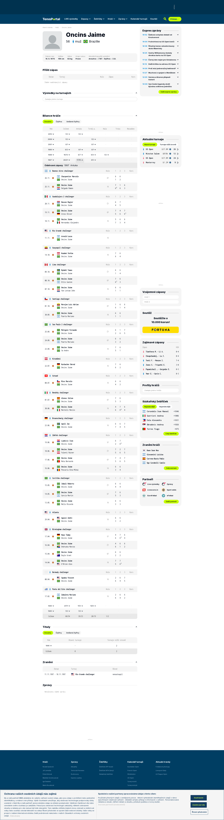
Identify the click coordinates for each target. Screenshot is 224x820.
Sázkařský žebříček (106, 774)
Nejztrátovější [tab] (164, 407)
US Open (130, 778)
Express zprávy (76, 778)
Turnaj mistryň (132, 785)
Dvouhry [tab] (47, 633)
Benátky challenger (60, 392)
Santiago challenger (61, 299)
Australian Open (133, 767)
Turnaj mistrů (131, 781)
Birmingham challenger (61, 529)
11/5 (79, 606)
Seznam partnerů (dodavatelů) (111, 805)
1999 (50, 150)
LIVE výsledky (71, 19)
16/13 (66, 155)
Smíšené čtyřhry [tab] (72, 122)
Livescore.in (152, 490)
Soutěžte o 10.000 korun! (161, 320)
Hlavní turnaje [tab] (149, 144)
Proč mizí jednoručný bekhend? (162, 68)
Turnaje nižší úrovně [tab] (168, 144)
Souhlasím (198, 798)
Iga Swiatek (47, 781)
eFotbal (170, 495)
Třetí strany (15, 816)
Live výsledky (153, 484)
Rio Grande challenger (61, 231)
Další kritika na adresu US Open (162, 64)
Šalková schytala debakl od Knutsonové (160, 36)
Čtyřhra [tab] (59, 122)
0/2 (66, 150)
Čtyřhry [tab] (59, 633)
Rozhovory (75, 774)
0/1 (66, 144)
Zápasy (84, 19)
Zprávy (121, 19)
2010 (50, 134)
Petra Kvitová (47, 774)
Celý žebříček (171, 434)
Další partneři (171, 501)
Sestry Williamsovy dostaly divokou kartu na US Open (160, 54)
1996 (50, 606)
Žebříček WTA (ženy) (106, 770)
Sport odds (171, 490)
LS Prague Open (161, 774)
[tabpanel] (90, 372)
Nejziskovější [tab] (149, 407)
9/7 (79, 155)
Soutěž (153, 19)
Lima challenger (59, 264)
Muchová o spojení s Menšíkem (161, 73)
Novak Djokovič (48, 767)
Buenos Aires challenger (62, 171)
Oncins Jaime (66, 27)
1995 (50, 611)
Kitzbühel (56, 359)
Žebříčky (98, 19)
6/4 (92, 155)
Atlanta (55, 512)
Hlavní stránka (47, 27)
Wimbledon (131, 774)
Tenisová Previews (77, 770)
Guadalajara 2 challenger (63, 196)
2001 (50, 144)
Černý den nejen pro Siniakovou (162, 60)
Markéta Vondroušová (50, 778)
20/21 (65, 160)
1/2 (66, 134)
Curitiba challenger (61, 478)
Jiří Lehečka (47, 770)
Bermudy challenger (60, 572)
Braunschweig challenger (62, 418)
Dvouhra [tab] (47, 122)
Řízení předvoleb (199, 812)
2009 (50, 139)
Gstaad (55, 376)
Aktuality (74, 767)
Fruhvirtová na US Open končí (161, 42)
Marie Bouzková (48, 785)
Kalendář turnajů (139, 19)
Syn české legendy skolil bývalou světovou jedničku (160, 85)
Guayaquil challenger (61, 248)
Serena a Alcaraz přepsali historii (159, 78)
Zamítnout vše (198, 805)
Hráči (110, 19)
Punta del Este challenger (63, 589)
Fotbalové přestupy (163, 767)
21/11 (66, 606)
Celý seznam (171, 468)
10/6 (92, 606)
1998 (50, 155)
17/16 (79, 160)
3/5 (92, 160)
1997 (50, 160)
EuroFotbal (152, 495)
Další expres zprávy (169, 92)
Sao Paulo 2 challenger (62, 324)
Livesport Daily (161, 770)
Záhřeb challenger (60, 435)
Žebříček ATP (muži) (106, 767)
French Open (132, 770)
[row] (90, 134)
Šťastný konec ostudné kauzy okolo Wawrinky (161, 47)
